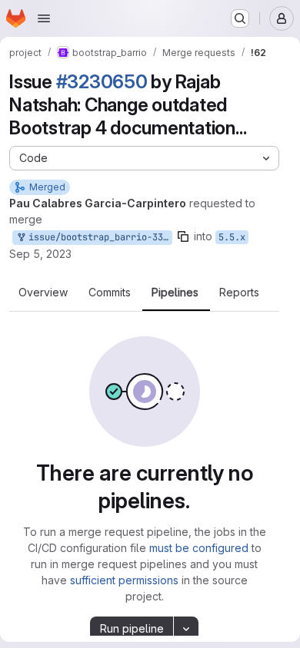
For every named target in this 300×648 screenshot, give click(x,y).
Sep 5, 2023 (40, 253)
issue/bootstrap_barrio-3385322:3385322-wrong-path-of (97, 237)
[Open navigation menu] (44, 18)
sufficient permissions (124, 580)
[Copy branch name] (183, 236)
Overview (43, 292)
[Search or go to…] (240, 18)
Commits (109, 292)
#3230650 (102, 82)
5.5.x (231, 237)
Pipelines (175, 292)
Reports (239, 292)
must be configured (198, 547)
